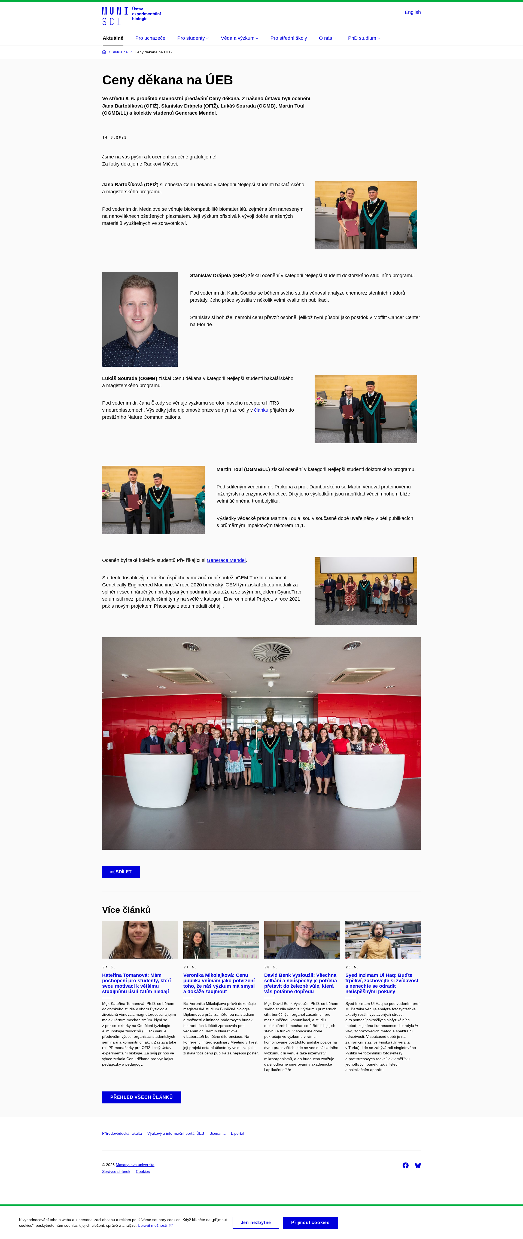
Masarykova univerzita (135, 1164)
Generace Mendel (226, 560)
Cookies (143, 1171)
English (413, 12)
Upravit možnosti (152, 1225)
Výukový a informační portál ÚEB (175, 1133)
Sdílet (124, 872)
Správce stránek (116, 1171)
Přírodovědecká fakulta (122, 1133)
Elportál (237, 1133)
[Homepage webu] (131, 16)
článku (261, 410)
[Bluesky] (418, 1165)
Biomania (217, 1133)
